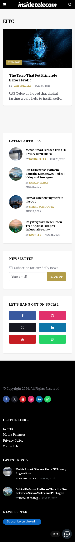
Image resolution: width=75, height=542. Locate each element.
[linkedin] (39, 399)
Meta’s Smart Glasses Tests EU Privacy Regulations (46, 152)
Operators (14, 62)
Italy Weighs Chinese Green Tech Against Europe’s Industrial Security (44, 225)
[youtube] (22, 339)
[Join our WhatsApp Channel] (61, 534)
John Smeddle (22, 85)
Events (8, 429)
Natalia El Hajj (38, 182)
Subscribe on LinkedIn (22, 521)
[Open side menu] (4, 5)
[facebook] (22, 315)
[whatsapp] (47, 399)
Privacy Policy (13, 440)
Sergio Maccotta (41, 206)
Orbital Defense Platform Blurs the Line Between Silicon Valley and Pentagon (45, 173)
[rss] (52, 327)
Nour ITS (35, 234)
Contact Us (10, 446)
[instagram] (52, 315)
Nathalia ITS (37, 159)
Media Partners (14, 434)
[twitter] (22, 327)
